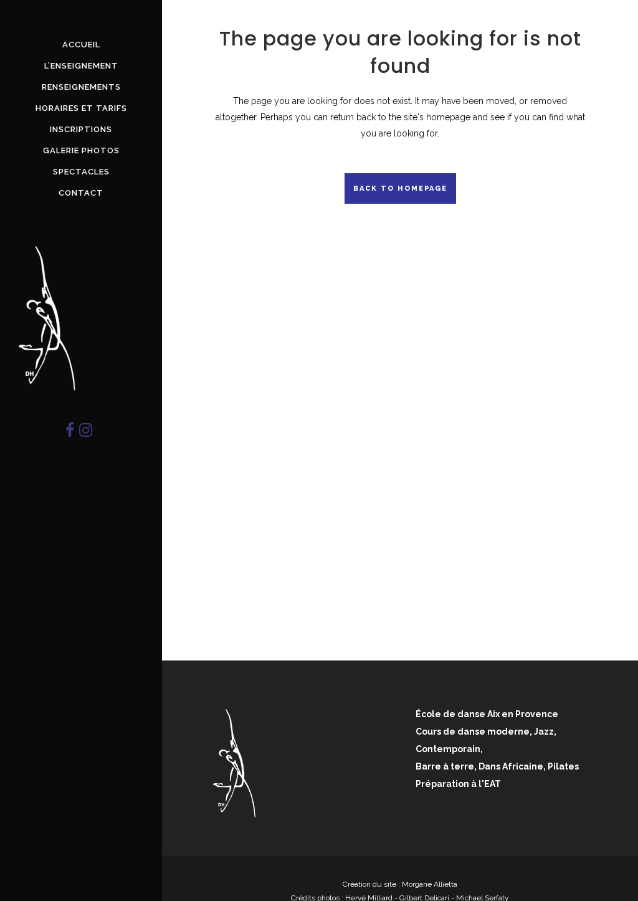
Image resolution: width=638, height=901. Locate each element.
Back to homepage (400, 188)
